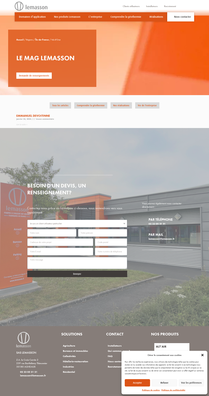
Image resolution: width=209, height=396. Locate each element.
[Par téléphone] (144, 219)
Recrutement (170, 6)
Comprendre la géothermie (126, 16)
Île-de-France (42, 39)
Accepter (137, 382)
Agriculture (69, 345)
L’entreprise (95, 16)
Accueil (20, 39)
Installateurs (152, 6)
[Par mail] (144, 234)
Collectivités (69, 356)
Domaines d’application (32, 16)
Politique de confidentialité (173, 390)
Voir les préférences (191, 382)
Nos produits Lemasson (67, 16)
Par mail (156, 234)
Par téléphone (161, 219)
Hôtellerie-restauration (75, 361)
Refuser (164, 382)
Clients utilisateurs (131, 6)
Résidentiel (69, 372)
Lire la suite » (21, 124)
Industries (68, 366)
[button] (202, 355)
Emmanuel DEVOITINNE (33, 116)
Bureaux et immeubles (75, 351)
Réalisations (156, 16)
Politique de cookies (151, 390)
